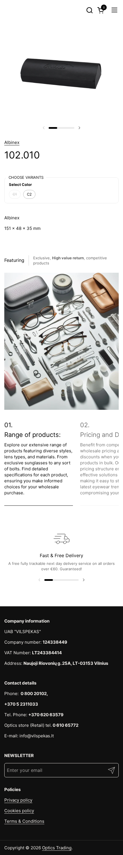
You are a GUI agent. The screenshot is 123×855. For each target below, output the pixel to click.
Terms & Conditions (24, 821)
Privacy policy (18, 800)
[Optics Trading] (14, 10)
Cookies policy (19, 810)
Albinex (11, 142)
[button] (89, 10)
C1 (15, 194)
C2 (29, 194)
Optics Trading (57, 847)
